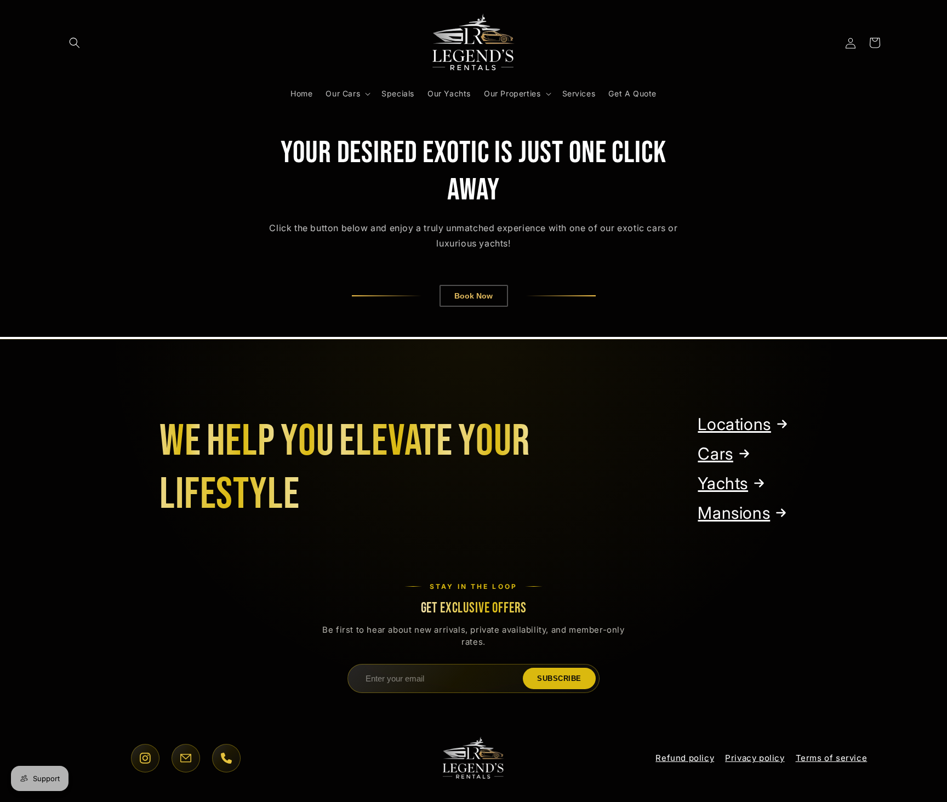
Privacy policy (754, 758)
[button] (74, 43)
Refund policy (684, 758)
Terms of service (832, 758)
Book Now (473, 295)
